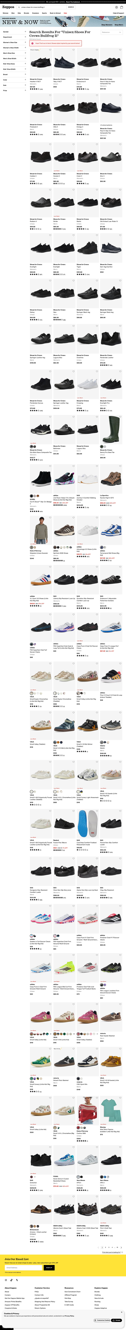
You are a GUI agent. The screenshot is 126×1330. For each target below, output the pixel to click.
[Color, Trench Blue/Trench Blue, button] (104, 742)
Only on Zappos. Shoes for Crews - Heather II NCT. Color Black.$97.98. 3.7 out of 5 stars (41, 69)
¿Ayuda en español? (42, 1298)
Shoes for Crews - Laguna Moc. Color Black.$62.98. (64, 345)
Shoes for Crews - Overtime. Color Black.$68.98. (88, 345)
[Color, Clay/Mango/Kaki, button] (61, 1034)
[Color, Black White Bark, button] (44, 1034)
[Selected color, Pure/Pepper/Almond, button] (55, 1034)
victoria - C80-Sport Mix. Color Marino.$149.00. (88, 1070)
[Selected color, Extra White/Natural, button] (31, 791)
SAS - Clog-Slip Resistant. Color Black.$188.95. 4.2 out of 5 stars (111, 879)
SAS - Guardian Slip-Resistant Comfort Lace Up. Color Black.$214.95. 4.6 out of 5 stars (88, 587)
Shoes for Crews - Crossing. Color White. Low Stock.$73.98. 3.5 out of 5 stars (88, 390)
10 (117, 1247)
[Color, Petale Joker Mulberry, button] (34, 1078)
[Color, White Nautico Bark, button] (41, 1034)
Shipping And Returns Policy (45, 1301)
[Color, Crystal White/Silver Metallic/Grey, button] (64, 547)
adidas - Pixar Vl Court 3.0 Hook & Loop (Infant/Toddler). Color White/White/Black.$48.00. (111, 684)
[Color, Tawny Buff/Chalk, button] (37, 496)
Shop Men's (119, 25)
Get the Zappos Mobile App (15, 1298)
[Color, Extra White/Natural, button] (34, 693)
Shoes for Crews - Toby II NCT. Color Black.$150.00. (64, 69)
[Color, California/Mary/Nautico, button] (58, 1034)
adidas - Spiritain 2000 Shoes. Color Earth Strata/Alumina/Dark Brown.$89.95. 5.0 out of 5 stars (64, 539)
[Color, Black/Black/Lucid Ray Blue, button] (58, 935)
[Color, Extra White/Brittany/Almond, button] (61, 791)
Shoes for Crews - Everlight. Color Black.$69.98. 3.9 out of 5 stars (41, 254)
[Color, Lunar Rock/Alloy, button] (108, 1177)
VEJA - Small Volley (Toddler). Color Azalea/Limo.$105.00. (88, 1023)
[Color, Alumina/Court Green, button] (67, 547)
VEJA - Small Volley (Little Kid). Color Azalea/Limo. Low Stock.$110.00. (41, 1023)
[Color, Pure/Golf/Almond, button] (64, 1034)
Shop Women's (106, 25)
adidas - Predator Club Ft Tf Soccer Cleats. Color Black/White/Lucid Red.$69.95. (111, 927)
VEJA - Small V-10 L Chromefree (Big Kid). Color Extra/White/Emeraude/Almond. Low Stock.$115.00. (64, 1119)
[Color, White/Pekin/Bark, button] (34, 1034)
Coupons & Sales (11, 1308)
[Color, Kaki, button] (81, 1078)
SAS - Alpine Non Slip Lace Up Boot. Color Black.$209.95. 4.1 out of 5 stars (88, 879)
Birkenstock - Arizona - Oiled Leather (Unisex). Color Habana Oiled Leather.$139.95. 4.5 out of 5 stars (41, 1219)
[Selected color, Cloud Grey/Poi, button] (101, 742)
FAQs (37, 1292)
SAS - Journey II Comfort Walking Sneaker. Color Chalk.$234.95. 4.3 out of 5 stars (88, 488)
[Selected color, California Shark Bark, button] (55, 742)
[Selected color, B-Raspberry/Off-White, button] (78, 1127)
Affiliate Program (71, 1295)
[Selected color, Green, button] (101, 446)
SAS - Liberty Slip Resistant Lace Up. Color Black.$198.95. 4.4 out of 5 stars (64, 587)
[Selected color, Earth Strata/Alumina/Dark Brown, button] (55, 547)
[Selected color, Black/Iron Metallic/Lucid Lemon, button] (101, 984)
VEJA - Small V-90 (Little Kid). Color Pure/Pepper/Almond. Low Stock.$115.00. (64, 1023)
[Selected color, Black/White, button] (31, 446)
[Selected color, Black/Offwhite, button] (31, 547)
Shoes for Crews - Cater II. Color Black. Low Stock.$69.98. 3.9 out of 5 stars (88, 163)
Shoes (96, 1305)
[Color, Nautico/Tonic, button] (81, 791)
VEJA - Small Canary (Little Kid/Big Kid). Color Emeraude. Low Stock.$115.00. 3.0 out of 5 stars (41, 1070)
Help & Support (118, 13)
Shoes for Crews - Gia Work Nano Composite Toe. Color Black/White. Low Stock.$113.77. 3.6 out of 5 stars (41, 438)
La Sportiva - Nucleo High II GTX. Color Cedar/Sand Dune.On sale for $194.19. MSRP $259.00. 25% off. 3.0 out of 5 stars (111, 488)
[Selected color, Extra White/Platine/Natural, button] (55, 791)
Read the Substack (73, 2)
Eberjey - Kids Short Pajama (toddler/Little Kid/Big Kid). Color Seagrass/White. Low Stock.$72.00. (111, 1119)
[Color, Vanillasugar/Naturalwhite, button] (34, 547)
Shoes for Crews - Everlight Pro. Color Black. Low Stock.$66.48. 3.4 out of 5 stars (111, 390)
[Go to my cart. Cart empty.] (122, 7)
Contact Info (39, 1295)
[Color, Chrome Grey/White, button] (34, 496)
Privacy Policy (69, 1316)
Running (97, 1301)
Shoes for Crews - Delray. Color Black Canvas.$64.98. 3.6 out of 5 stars (41, 300)
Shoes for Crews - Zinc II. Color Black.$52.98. (111, 163)
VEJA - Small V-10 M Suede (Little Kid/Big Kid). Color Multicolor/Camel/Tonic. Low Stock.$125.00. (111, 1070)
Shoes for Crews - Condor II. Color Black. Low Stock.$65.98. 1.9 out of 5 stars (64, 163)
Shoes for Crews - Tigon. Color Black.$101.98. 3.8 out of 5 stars (88, 254)
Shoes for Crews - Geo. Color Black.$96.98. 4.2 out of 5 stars (64, 300)
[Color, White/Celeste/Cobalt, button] (70, 1034)
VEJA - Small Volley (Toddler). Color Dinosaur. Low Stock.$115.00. (41, 734)
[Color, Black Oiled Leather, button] (37, 1226)
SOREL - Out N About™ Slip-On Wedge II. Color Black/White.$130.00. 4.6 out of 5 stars (41, 488)
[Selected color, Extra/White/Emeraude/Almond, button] (55, 1127)
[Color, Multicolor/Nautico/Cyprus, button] (61, 742)
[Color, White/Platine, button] (84, 693)
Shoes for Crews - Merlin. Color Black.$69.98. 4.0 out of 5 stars (88, 209)
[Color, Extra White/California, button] (37, 693)
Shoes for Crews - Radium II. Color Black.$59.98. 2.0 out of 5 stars (41, 209)
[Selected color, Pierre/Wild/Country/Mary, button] (78, 693)
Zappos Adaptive (100, 1308)
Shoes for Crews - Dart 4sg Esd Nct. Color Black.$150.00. (111, 254)
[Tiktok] (11, 1280)
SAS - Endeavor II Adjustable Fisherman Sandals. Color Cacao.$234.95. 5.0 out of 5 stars (111, 587)
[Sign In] (116, 7)
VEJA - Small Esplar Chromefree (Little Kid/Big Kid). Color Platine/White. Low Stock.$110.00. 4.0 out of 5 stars (41, 684)
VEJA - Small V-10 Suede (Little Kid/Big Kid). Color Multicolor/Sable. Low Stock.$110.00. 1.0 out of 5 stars (111, 783)
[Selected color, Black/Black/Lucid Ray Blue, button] (31, 644)
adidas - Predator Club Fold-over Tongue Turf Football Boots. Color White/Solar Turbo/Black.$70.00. (88, 976)
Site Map (68, 1298)
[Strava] (17, 1280)
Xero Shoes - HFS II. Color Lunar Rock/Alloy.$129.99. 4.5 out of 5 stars (88, 1168)
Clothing (97, 1295)
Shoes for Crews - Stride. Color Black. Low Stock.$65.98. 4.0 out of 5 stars (64, 209)
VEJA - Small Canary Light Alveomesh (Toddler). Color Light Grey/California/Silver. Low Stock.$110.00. (88, 783)
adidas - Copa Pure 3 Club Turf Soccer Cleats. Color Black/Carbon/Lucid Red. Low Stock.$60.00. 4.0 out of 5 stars (88, 635)
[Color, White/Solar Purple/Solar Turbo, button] (34, 644)
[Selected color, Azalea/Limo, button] (31, 1034)
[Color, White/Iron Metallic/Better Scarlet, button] (61, 547)
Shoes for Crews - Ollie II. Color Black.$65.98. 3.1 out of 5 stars (64, 116)
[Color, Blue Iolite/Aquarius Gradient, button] (104, 1177)
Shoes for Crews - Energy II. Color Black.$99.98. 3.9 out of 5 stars (88, 116)
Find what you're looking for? (111, 1252)
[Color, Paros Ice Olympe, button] (41, 1078)
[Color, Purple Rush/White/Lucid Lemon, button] (104, 984)
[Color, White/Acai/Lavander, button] (67, 1034)
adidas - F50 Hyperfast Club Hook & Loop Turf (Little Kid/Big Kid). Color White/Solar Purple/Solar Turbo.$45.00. (64, 635)
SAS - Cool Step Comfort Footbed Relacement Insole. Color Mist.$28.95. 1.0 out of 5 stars (88, 831)
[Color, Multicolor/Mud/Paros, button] (58, 742)
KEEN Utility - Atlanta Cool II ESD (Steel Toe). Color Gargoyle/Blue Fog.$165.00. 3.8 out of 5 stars (88, 1219)
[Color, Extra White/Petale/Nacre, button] (41, 693)
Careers (7, 1295)
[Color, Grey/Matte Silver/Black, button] (70, 547)
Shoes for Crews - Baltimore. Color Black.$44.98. (64, 438)
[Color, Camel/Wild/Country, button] (81, 693)
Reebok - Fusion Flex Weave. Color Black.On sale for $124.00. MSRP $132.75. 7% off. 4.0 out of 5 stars (64, 831)
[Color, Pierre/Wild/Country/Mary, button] (84, 1034)
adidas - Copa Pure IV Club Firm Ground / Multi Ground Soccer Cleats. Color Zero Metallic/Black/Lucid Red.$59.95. (88, 927)
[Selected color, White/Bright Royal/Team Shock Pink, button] (31, 935)
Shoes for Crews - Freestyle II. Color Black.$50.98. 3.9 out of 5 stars (41, 116)
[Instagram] (6, 1280)
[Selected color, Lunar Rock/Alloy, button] (78, 1177)
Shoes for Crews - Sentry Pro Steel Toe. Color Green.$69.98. (111, 438)
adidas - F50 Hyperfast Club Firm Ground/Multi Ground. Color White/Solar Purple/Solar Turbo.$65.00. (64, 927)
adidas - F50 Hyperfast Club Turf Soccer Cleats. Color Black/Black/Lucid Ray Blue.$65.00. (41, 635)
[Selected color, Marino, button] (78, 1078)
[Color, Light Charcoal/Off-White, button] (81, 1127)
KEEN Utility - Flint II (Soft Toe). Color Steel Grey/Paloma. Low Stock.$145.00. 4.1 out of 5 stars (111, 1219)
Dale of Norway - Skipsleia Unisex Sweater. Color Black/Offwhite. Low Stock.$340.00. (41, 539)
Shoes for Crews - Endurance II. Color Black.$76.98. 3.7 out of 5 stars (88, 69)
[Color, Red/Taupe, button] (31, 1177)
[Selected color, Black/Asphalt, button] (101, 1177)
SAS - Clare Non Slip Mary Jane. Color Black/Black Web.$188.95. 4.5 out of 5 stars (64, 879)
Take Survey (69, 1301)
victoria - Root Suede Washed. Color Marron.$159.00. (111, 1023)
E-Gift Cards (69, 1305)
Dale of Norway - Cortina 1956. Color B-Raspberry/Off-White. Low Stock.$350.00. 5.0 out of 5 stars (88, 1119)
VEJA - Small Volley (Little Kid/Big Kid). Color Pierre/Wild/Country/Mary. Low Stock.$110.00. (88, 684)
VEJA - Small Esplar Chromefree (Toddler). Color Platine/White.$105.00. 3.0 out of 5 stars (64, 684)
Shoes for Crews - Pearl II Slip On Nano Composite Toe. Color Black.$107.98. (111, 69)
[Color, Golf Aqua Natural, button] (47, 1034)
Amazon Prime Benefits (13, 1301)
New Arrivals (99, 1298)
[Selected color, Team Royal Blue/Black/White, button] (101, 547)
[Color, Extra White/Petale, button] (34, 791)
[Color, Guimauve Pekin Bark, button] (37, 1034)
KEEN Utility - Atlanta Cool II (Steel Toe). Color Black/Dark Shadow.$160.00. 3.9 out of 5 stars (64, 1219)
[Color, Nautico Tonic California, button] (37, 1078)
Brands (97, 1292)
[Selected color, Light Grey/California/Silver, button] (78, 791)
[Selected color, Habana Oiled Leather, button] (31, 1226)
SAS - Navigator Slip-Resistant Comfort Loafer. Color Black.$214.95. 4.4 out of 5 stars (41, 879)
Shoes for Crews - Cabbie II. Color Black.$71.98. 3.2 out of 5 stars (41, 163)
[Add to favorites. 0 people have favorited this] (50, 49)
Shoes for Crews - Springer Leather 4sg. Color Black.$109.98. (41, 345)
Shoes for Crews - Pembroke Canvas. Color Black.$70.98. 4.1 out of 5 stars (41, 390)
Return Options (40, 1308)
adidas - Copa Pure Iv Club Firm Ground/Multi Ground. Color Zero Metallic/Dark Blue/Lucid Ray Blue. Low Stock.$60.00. (41, 976)
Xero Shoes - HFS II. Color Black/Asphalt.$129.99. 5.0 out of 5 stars (111, 1168)
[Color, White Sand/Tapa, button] (108, 742)
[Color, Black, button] (81, 1177)
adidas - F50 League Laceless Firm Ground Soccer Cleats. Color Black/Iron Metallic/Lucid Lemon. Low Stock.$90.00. (111, 976)
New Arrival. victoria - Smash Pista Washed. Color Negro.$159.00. (64, 1070)
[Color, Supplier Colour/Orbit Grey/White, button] (104, 547)
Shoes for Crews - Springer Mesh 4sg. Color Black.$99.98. (88, 300)
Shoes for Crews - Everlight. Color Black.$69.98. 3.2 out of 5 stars (64, 254)
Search (71, 7)
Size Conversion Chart (72, 1292)
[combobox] (41, 7)
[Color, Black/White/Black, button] (34, 935)
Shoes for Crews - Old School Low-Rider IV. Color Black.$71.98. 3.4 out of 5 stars (111, 209)
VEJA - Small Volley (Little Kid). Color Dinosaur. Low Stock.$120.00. (41, 1119)
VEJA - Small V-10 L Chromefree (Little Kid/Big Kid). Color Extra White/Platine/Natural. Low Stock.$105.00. (64, 783)
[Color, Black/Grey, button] (34, 446)
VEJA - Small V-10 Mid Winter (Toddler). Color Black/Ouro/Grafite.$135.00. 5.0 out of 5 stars (88, 734)
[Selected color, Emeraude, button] (31, 1078)
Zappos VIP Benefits (12, 1305)
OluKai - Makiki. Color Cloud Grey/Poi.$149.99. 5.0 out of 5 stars (111, 734)
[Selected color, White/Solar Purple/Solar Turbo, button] (55, 935)
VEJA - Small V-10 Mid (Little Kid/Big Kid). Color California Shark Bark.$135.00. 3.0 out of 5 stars (64, 734)
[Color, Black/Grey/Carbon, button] (58, 547)
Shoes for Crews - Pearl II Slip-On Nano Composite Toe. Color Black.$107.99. (111, 116)
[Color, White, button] (104, 446)
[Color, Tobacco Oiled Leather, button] (34, 1226)
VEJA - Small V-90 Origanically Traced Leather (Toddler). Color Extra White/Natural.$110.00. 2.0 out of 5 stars (41, 783)
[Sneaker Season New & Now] (63, 21)
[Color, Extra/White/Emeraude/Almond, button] (58, 791)
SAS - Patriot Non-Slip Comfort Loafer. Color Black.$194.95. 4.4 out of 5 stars (111, 831)
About (7, 1292)
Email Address (12, 1268)
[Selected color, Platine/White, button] (31, 693)
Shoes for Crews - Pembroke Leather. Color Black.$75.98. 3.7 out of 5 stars (111, 345)
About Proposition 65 (42, 1305)
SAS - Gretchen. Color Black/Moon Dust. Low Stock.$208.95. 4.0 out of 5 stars (41, 1168)
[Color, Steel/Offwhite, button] (84, 1127)
